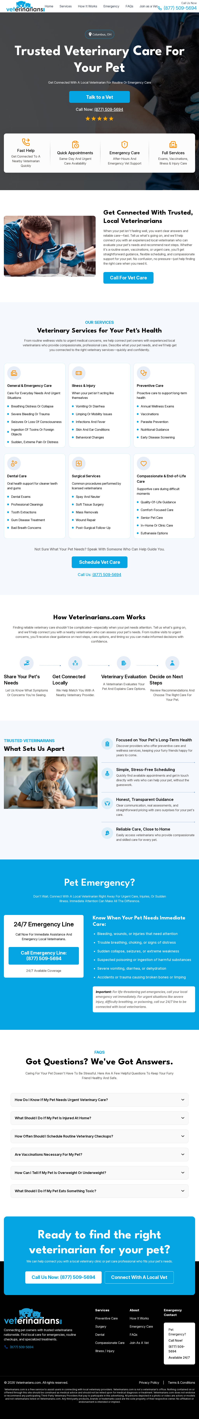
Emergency (111, 6)
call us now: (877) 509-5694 (63, 1277)
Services (65, 6)
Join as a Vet (148, 6)
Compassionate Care (110, 1343)
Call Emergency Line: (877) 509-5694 (44, 955)
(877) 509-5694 (180, 8)
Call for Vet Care (128, 278)
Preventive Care (106, 1318)
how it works (139, 1318)
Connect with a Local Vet (139, 1277)
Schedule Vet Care (99, 562)
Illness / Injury (104, 1351)
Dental (99, 1335)
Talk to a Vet (99, 97)
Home (49, 6)
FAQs (129, 6)
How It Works (87, 6)
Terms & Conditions (181, 1382)
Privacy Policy (149, 1382)
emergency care (141, 1326)
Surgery (100, 1326)
